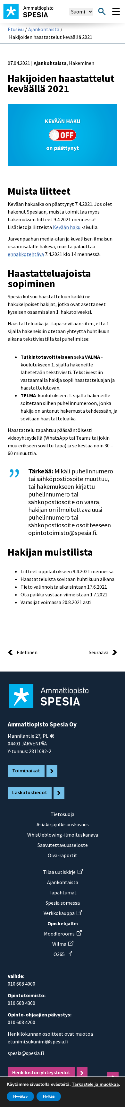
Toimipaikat (26, 770)
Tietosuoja (62, 814)
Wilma (62, 944)
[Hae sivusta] (102, 11)
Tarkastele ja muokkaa (95, 1084)
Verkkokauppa (62, 913)
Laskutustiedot (29, 792)
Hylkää (48, 1096)
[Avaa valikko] (116, 11)
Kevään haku (66, 227)
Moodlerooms (62, 933)
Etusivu (16, 29)
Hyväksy (20, 1096)
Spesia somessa (63, 903)
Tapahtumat (63, 892)
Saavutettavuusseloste (63, 845)
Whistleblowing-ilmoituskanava (62, 834)
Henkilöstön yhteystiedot (41, 1072)
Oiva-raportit (62, 855)
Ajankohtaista (43, 29)
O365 (62, 954)
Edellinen (27, 652)
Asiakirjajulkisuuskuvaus (63, 824)
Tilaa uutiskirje (62, 872)
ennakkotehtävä (26, 254)
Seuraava (98, 652)
